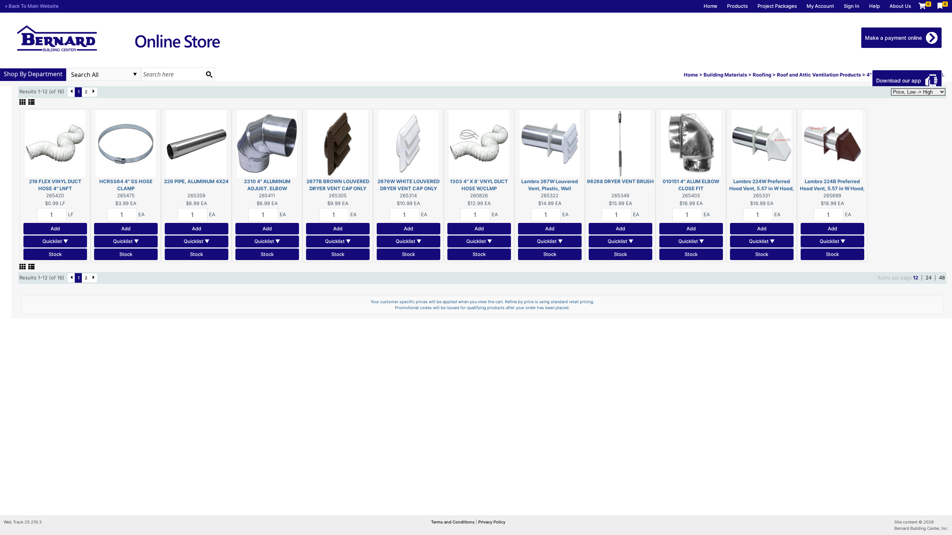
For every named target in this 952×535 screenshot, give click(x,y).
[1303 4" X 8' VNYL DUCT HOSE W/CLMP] (479, 143)
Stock (55, 254)
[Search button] (209, 74)
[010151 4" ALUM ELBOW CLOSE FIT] (691, 143)
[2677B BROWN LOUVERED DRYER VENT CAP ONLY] (338, 143)
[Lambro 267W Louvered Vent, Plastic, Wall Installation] (550, 143)
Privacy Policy (491, 522)
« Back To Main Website (32, 6)
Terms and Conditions (453, 522)
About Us (900, 6)
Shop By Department (33, 74)
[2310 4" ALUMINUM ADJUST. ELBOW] (267, 143)
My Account (820, 6)
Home (710, 6)
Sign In (851, 6)
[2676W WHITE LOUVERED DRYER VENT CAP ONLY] (408, 143)
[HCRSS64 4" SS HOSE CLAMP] (126, 143)
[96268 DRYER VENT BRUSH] (620, 143)
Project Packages (777, 6)
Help (874, 6)
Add (55, 228)
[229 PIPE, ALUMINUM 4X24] (196, 143)
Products (737, 6)
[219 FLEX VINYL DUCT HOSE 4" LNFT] (55, 143)
